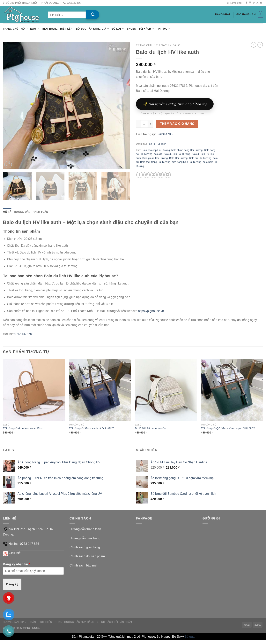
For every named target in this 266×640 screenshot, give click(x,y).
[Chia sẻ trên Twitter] (146, 175)
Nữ (23, 28)
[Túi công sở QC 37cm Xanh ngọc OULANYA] (232, 390)
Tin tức (161, 28)
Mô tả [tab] (7, 211)
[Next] (122, 106)
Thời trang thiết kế (56, 28)
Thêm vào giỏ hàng (177, 123)
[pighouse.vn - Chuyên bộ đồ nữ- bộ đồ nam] (22, 14)
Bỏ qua (190, 636)
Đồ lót (117, 28)
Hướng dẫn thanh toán (85, 529)
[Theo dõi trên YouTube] (261, 3)
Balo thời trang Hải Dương (155, 161)
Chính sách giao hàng (85, 547)
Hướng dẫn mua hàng (85, 538)
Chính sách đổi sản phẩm (87, 556)
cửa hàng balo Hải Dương (186, 161)
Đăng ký (12, 584)
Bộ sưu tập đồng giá (91, 28)
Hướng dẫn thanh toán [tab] (31, 211)
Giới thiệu (15, 553)
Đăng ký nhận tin (16, 564)
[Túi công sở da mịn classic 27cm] (34, 390)
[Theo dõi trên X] (257, 3)
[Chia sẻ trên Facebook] (139, 175)
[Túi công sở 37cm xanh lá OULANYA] (100, 390)
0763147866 (165, 134)
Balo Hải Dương (178, 158)
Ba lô (176, 45)
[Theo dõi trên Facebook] (246, 3)
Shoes (131, 28)
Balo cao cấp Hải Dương (156, 150)
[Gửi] (92, 14)
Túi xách (145, 28)
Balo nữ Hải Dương (200, 158)
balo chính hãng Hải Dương (187, 150)
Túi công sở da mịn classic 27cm (23, 428)
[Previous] (10, 106)
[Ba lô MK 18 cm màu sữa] (166, 390)
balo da (158, 153)
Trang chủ (10, 28)
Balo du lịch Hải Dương (177, 153)
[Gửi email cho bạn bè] (153, 175)
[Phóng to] (8, 164)
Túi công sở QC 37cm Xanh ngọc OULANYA (228, 428)
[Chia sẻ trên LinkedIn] (167, 175)
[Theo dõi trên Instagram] (250, 3)
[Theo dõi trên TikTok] (254, 3)
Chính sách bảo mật (83, 565)
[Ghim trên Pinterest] (160, 175)
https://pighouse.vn (151, 311)
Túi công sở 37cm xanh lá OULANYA (91, 428)
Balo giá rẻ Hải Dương (155, 158)
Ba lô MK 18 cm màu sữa (150, 428)
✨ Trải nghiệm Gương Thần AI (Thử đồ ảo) (175, 104)
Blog (58, 622)
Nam (33, 28)
